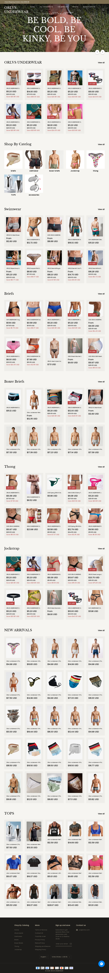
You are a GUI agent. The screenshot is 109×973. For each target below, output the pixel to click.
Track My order (40, 936)
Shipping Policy (40, 950)
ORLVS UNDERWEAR (15, 10)
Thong (55, 12)
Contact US (39, 933)
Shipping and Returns (42, 946)
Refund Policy (40, 943)
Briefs (75, 7)
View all (101, 62)
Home (32, 7)
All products (46, 7)
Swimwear (63, 7)
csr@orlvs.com (84, 930)
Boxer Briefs (89, 7)
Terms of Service (41, 930)
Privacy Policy (40, 940)
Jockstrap (68, 12)
